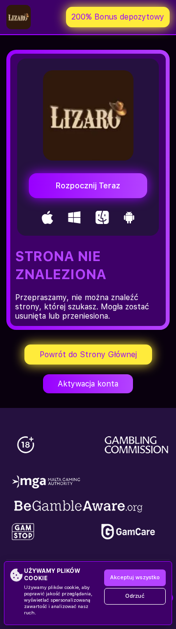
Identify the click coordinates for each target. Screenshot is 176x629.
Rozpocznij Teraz (88, 185)
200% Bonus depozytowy (117, 16)
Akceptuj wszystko (135, 577)
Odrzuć (135, 596)
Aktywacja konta (88, 383)
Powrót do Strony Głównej (88, 354)
